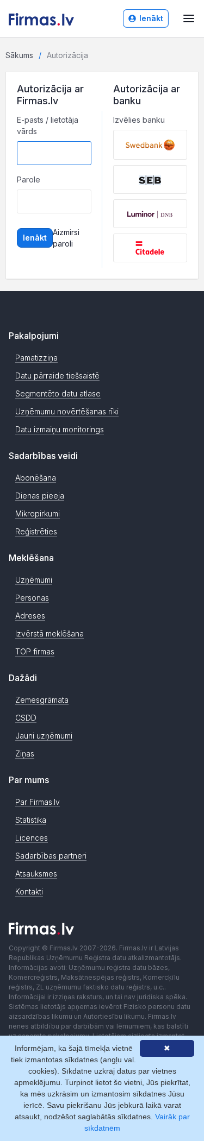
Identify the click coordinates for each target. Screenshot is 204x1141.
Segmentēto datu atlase (58, 393)
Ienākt (151, 18)
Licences (31, 837)
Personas (32, 597)
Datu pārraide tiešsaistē (57, 375)
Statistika (30, 819)
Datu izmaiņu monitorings (59, 429)
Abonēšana (35, 477)
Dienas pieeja (39, 495)
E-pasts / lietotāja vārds (47, 125)
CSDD (25, 717)
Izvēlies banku (139, 119)
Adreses (30, 615)
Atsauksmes (36, 873)
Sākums (19, 55)
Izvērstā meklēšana (49, 633)
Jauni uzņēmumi (43, 735)
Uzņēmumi (33, 579)
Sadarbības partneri (50, 855)
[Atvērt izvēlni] (189, 18)
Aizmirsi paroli (66, 238)
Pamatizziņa (36, 357)
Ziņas (24, 753)
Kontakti (29, 891)
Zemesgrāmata (42, 699)
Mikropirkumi (37, 513)
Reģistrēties (36, 531)
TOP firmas (34, 651)
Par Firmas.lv (37, 801)
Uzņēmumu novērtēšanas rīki (67, 411)
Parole (28, 179)
